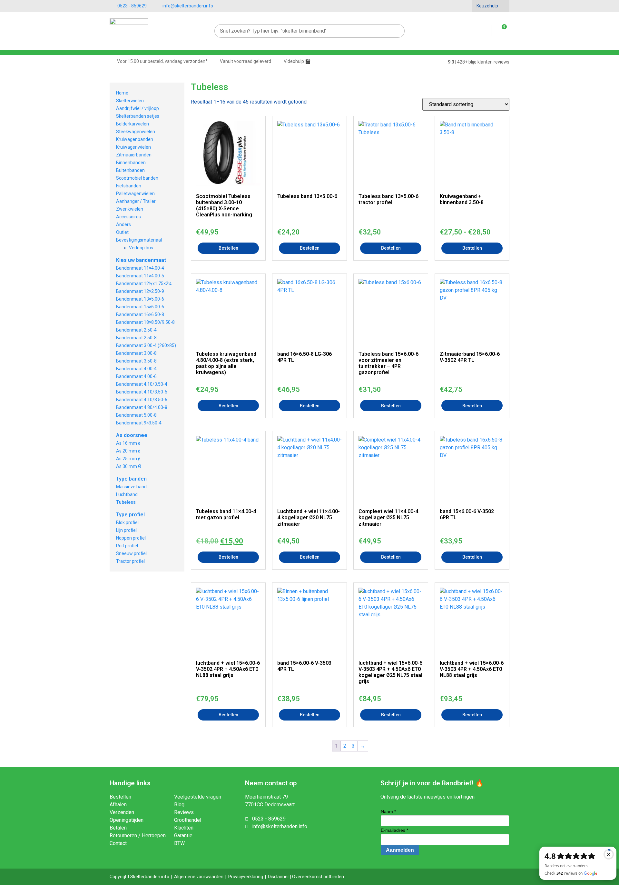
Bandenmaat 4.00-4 (136, 368)
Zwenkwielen (129, 209)
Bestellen (228, 248)
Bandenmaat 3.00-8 (136, 353)
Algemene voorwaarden (198, 876)
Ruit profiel (127, 545)
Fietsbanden (128, 185)
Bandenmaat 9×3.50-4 (139, 422)
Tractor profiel (130, 561)
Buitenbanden (130, 170)
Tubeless (126, 502)
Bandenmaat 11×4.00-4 (140, 268)
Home (122, 92)
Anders (123, 224)
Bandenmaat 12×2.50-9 (140, 291)
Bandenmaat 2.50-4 (136, 330)
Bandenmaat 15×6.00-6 (140, 306)
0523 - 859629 (132, 5)
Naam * (388, 811)
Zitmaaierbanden (134, 154)
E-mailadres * (394, 830)
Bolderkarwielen (132, 123)
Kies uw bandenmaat (141, 260)
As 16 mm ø (128, 443)
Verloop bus (141, 247)
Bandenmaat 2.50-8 (136, 337)
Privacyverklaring (245, 876)
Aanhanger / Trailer (136, 201)
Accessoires (128, 216)
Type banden (131, 479)
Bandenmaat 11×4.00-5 (140, 275)
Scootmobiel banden (137, 178)
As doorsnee (131, 435)
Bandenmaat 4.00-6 (136, 376)
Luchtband (127, 494)
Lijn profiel (126, 530)
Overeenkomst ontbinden (318, 876)
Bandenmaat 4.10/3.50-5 (141, 391)
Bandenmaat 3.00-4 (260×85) (146, 345)
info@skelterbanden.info (187, 5)
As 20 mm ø (128, 450)
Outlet (122, 232)
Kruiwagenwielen (133, 147)
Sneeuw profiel (131, 553)
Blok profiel (127, 522)
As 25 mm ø (128, 458)
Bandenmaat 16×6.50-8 (140, 314)
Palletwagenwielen (135, 193)
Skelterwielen (130, 100)
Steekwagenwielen (135, 131)
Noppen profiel (131, 538)
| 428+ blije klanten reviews (478, 62)
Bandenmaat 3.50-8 (136, 360)
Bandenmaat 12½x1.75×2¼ (144, 283)
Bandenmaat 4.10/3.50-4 (141, 384)
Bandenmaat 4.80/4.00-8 (141, 407)
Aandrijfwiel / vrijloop (137, 108)
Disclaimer (278, 876)
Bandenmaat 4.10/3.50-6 (141, 399)
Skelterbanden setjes (137, 116)
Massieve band (131, 486)
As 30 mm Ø (128, 466)
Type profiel (130, 515)
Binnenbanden (131, 162)
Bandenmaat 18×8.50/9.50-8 (145, 322)
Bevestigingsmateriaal (139, 240)
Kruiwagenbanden (134, 139)
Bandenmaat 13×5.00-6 (140, 299)
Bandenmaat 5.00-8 (136, 415)
